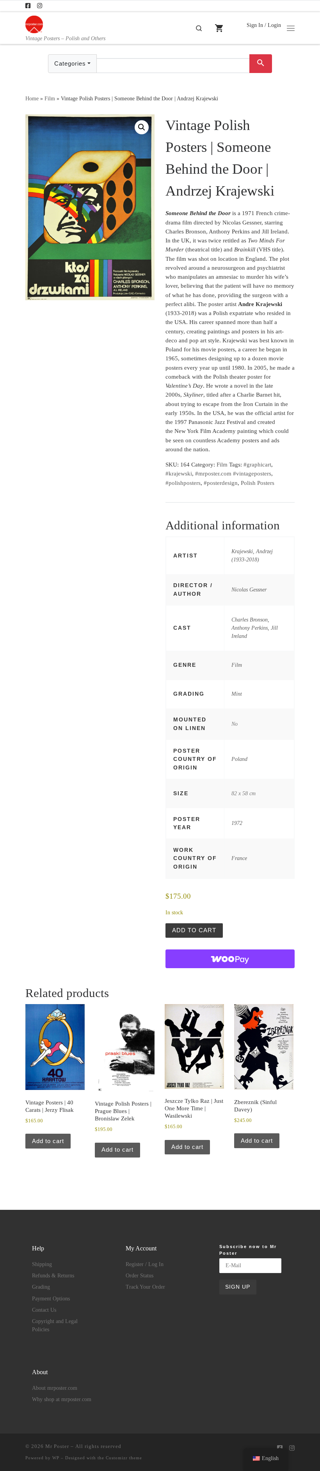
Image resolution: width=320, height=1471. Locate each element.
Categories (70, 63)
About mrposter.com (54, 1388)
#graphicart (257, 464)
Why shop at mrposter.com (61, 1399)
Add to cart (194, 930)
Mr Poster (57, 1446)
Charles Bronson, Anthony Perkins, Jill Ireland (254, 627)
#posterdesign (221, 483)
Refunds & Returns (53, 1276)
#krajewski (178, 473)
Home (32, 98)
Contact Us (44, 1310)
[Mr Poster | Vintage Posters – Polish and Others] (34, 23)
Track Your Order (145, 1287)
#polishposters (183, 483)
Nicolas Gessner (249, 589)
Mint (236, 694)
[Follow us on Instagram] (39, 6)
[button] (142, 127)
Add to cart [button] (48, 1141)
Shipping (42, 1264)
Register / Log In (145, 1264)
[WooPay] (230, 958)
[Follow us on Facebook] (27, 6)
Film (49, 98)
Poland (239, 759)
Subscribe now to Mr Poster (248, 1250)
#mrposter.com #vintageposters (233, 473)
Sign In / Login (264, 25)
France (239, 858)
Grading (41, 1287)
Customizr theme (124, 1457)
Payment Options (51, 1299)
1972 (236, 823)
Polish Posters (257, 483)
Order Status (139, 1276)
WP (55, 1457)
